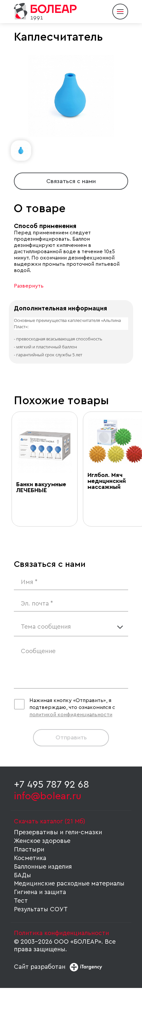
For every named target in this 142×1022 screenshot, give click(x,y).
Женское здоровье (42, 841)
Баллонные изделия (43, 867)
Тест (21, 901)
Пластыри (29, 849)
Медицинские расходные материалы (69, 884)
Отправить (71, 737)
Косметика (30, 858)
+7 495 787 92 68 (51, 785)
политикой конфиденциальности (70, 714)
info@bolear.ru (47, 796)
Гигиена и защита (40, 892)
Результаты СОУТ (41, 909)
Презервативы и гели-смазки (58, 832)
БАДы (22, 875)
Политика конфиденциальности (61, 933)
